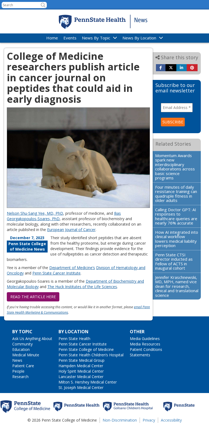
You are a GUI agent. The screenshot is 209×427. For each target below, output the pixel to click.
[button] (43, 5)
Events (69, 37)
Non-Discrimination (120, 420)
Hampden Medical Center (81, 365)
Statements (140, 354)
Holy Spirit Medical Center (81, 371)
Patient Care (23, 365)
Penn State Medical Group (81, 360)
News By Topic (96, 37)
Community (22, 344)
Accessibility (171, 420)
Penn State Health (74, 338)
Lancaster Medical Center (81, 376)
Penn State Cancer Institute (56, 273)
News (17, 360)
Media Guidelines (145, 338)
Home (52, 37)
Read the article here (33, 296)
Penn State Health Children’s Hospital (91, 354)
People (18, 371)
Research (20, 376)
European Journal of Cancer (71, 229)
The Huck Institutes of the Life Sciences (82, 286)
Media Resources (145, 344)
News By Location (139, 37)
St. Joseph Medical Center (81, 387)
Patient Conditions (146, 349)
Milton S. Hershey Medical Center (88, 382)
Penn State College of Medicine (86, 349)
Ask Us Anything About (32, 338)
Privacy (149, 420)
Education (21, 349)
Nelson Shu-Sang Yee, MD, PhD (35, 213)
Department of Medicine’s (72, 267)
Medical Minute (25, 354)
